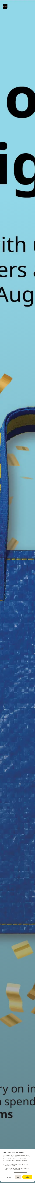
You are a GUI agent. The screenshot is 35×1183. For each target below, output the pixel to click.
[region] (17, 1165)
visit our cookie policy (20, 1172)
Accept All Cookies (27, 1177)
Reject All (18, 1177)
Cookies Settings (9, 1177)
